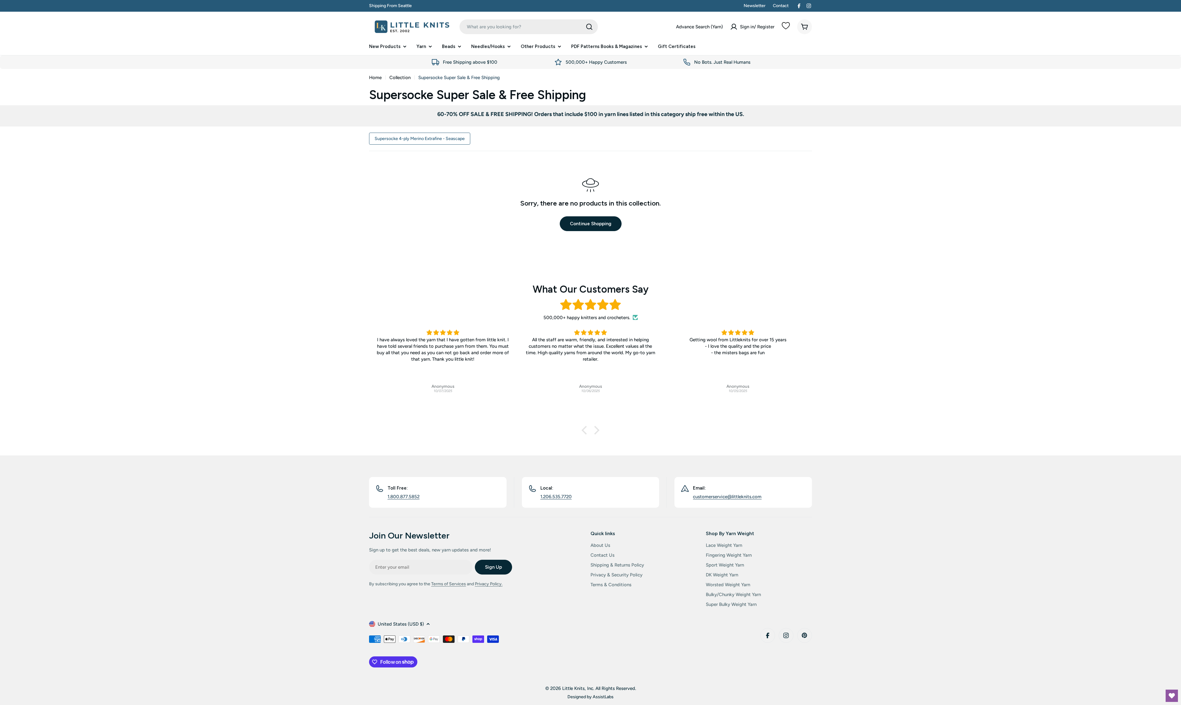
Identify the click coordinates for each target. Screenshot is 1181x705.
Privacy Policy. (489, 584)
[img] (590, 305)
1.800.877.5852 (404, 496)
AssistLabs (603, 696)
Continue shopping (590, 223)
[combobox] (528, 26)
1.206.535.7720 (556, 496)
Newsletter (754, 5)
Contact (781, 5)
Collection (400, 77)
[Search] (589, 26)
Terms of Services (448, 584)
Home (375, 77)
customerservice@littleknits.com (727, 496)
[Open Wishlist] (1172, 696)
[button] (586, 430)
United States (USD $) (401, 624)
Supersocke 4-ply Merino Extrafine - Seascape (420, 138)
